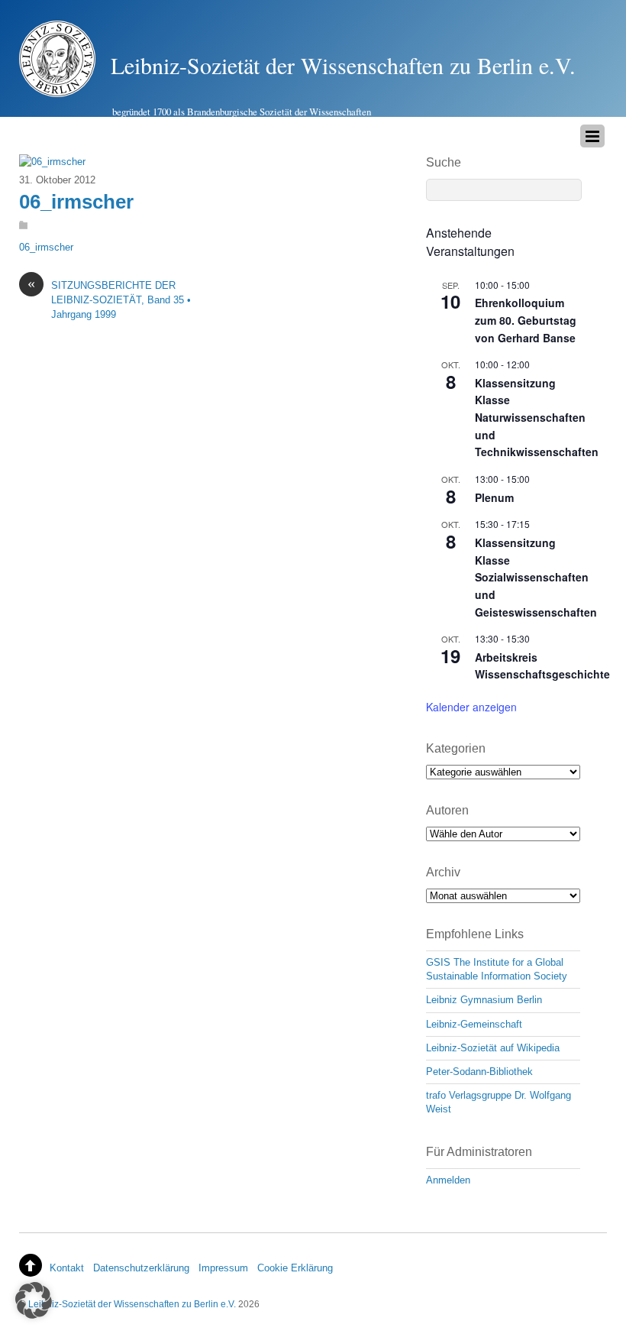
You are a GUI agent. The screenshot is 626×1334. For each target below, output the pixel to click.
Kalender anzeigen (471, 706)
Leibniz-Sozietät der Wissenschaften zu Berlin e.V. (132, 1304)
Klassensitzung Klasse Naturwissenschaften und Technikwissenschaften (537, 417)
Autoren (447, 810)
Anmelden (448, 1180)
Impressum (223, 1268)
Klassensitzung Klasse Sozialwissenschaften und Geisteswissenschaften (536, 577)
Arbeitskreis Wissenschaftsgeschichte (542, 665)
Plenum (494, 497)
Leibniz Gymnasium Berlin (484, 999)
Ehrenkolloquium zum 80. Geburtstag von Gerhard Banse (525, 320)
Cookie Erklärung (295, 1268)
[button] (33, 1300)
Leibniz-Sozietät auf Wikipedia (493, 1048)
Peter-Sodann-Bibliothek (479, 1071)
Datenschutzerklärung (141, 1268)
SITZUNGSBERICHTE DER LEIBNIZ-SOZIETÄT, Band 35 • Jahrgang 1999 (109, 299)
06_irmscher (76, 201)
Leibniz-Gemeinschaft (474, 1024)
